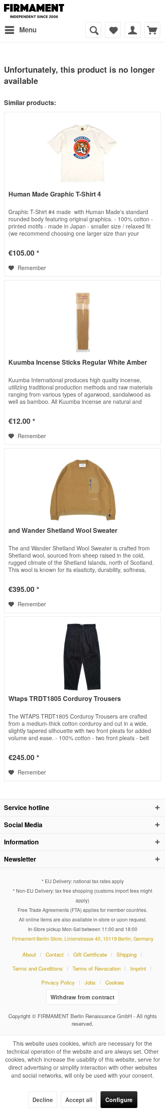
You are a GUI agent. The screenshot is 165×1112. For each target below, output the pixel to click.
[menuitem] (20, 30)
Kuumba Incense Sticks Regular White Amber (77, 362)
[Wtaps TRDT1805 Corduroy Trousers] (82, 657)
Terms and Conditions (37, 968)
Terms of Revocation (96, 968)
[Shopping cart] (152, 30)
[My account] (133, 30)
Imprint (138, 968)
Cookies (114, 982)
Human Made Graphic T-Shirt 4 (54, 194)
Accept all (79, 1100)
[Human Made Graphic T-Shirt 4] (82, 152)
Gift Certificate (90, 954)
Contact (55, 954)
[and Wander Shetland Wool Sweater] (82, 488)
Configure (119, 1100)
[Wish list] (113, 30)
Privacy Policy (58, 982)
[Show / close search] (93, 30)
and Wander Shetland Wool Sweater (62, 530)
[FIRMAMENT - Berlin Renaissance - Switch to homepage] (34, 11)
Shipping (127, 954)
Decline (42, 1100)
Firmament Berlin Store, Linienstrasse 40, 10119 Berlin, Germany (82, 938)
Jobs (90, 982)
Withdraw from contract (82, 997)
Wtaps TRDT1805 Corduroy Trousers (64, 699)
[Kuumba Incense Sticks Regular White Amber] (82, 320)
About (29, 954)
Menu (27, 29)
